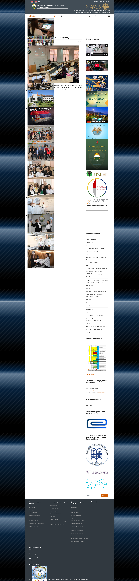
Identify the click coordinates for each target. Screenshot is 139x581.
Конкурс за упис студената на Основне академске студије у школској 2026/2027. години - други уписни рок (97, 272)
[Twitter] (77, 42)
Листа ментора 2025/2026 (77, 520)
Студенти (89, 16)
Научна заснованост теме (77, 533)
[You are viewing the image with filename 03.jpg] (57, 123)
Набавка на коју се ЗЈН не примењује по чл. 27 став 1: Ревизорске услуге (96, 329)
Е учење (96, 1)
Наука (97, 16)
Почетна (57, 16)
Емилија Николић (91, 241)
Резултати (31, 518)
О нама (64, 16)
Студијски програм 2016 (77, 523)
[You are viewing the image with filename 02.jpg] (57, 111)
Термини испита (33, 512)
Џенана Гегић (89, 310)
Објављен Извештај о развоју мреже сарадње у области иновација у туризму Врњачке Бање (96, 295)
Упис (71, 16)
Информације (32, 507)
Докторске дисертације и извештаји (79, 538)
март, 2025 (89, 405)
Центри (104, 16)
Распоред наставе (33, 510)
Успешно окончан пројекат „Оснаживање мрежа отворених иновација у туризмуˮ (95, 250)
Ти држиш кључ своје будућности (35, 16)
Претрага (104, 495)
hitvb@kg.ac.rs (94, 12)
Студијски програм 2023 (77, 526)
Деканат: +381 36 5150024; (82, 12)
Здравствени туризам (34, 526)
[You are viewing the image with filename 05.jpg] (57, 146)
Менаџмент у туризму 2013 (57, 524)
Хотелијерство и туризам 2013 (36, 523)
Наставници (80, 16)
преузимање (90, 374)
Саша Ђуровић (72, 579)
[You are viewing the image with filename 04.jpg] (57, 135)
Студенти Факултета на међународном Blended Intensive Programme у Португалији (97, 284)
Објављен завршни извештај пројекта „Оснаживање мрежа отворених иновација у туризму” (96, 261)
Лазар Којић (89, 304)
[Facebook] (74, 42)
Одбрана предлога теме (77, 530)
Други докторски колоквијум (78, 535)
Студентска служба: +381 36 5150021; (84, 10)
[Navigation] (109, 16)
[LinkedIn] (81, 42)
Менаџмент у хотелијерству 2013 (58, 521)
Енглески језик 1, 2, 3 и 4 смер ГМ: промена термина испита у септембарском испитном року (95, 319)
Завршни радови (33, 520)
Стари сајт (102, 1)
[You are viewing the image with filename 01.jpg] (57, 100)
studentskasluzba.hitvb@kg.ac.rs (102, 10)
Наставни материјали (34, 515)
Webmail (108, 1)
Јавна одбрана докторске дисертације (77, 542)
